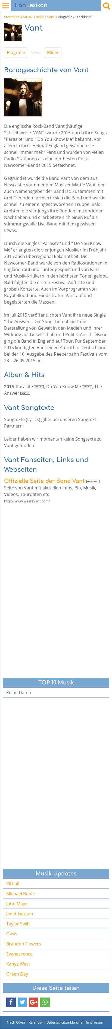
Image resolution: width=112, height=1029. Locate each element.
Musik (28, 16)
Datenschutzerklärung (64, 1022)
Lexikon (31, 5)
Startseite (12, 16)
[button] (11, 1002)
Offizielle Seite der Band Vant (44, 481)
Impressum (95, 1022)
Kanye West (18, 964)
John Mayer (17, 904)
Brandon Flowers (23, 944)
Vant (51, 16)
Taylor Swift (18, 924)
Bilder (53, 53)
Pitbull (12, 884)
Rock (40, 16)
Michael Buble (20, 894)
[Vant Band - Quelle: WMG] (14, 33)
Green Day (17, 974)
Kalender (36, 1022)
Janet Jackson (19, 914)
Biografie (16, 53)
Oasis (11, 934)
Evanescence (19, 954)
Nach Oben (16, 1022)
